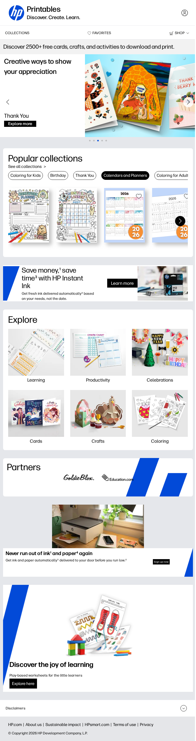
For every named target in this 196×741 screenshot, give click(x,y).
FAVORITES (99, 33)
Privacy (146, 724)
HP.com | (17, 724)
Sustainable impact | (65, 724)
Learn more (118, 283)
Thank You (85, 175)
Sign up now (157, 559)
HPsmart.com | (99, 724)
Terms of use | (126, 724)
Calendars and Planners (125, 175)
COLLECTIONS (17, 33)
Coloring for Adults (174, 175)
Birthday (58, 175)
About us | (35, 724)
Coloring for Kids (25, 175)
